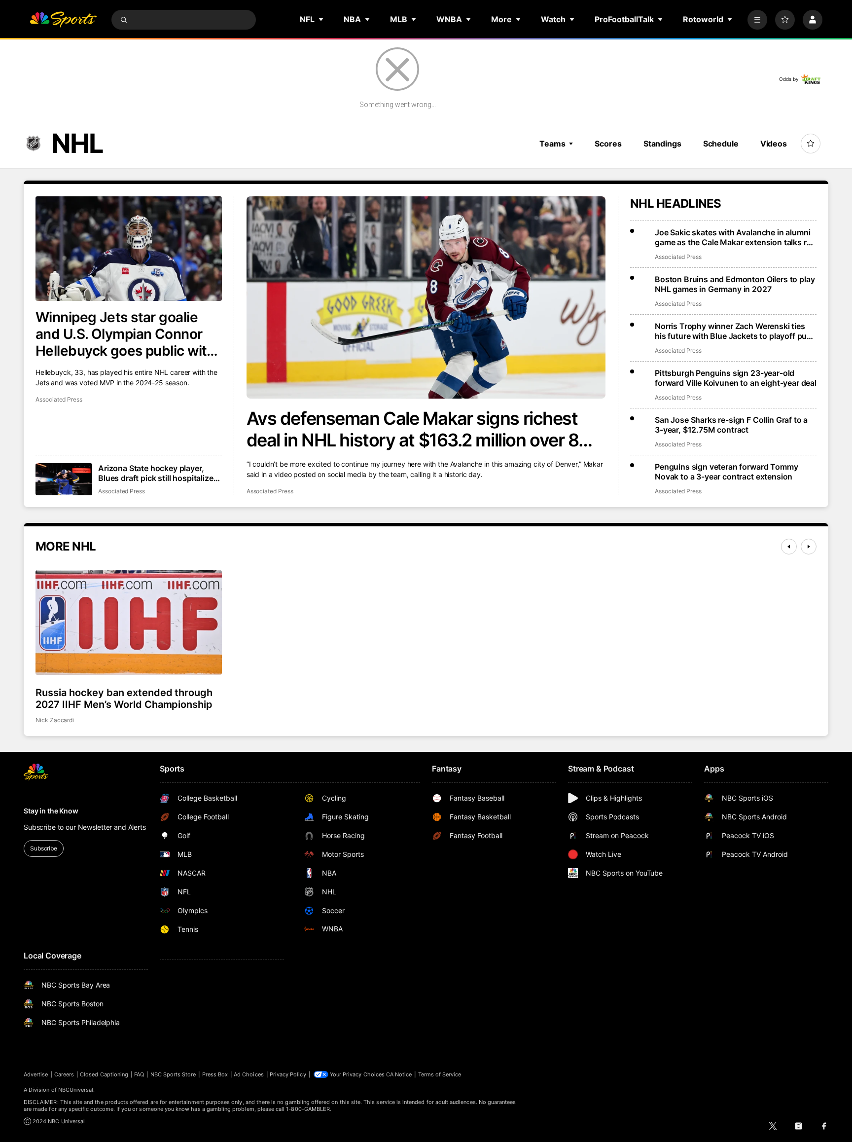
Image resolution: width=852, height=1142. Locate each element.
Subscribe (43, 848)
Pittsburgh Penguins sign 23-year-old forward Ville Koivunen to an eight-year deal (735, 378)
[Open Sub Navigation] (321, 19)
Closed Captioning (104, 1074)
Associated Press (270, 491)
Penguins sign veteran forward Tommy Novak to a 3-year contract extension (726, 471)
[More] (757, 20)
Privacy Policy (288, 1074)
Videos (773, 143)
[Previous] (789, 546)
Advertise (36, 1074)
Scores (608, 143)
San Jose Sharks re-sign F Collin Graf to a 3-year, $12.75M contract (731, 425)
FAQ (139, 1074)
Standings (662, 143)
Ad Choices (249, 1074)
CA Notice (399, 1074)
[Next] (808, 546)
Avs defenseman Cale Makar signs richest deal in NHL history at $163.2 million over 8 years (413, 429)
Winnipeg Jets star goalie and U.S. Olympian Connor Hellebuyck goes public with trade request (125, 334)
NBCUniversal (76, 1089)
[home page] (63, 19)
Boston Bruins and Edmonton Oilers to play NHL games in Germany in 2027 (735, 284)
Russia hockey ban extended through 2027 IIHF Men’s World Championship (124, 698)
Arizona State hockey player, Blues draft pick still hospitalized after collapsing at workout (158, 473)
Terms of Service (440, 1074)
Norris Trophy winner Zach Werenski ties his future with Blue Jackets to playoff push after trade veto (735, 331)
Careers (64, 1074)
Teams (552, 143)
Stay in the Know (51, 811)
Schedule (721, 143)
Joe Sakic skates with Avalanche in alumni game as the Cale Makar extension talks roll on (735, 237)
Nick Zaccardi (55, 720)
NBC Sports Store (173, 1074)
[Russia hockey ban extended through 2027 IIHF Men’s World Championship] (129, 622)
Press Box (215, 1074)
